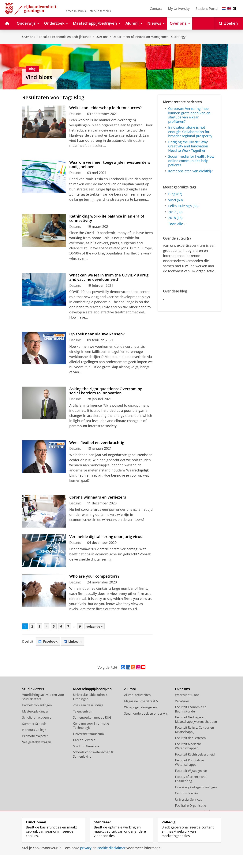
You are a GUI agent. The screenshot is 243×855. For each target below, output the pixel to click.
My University (179, 8)
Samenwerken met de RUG (92, 717)
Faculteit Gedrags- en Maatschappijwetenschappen (196, 719)
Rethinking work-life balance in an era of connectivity (106, 218)
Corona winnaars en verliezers (97, 497)
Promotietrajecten (35, 736)
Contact (156, 8)
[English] (229, 8)
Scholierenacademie (36, 717)
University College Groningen (196, 787)
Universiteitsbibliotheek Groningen (90, 697)
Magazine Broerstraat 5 (141, 701)
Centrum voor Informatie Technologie (91, 725)
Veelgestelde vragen (36, 742)
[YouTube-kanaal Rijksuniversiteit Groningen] (143, 667)
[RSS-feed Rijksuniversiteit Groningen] (133, 667)
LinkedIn (75, 641)
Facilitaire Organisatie (190, 805)
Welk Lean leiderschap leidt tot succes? (105, 108)
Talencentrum (83, 711)
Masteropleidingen (35, 711)
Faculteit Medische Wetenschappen (188, 746)
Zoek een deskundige (88, 705)
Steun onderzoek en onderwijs (146, 713)
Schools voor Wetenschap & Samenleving (93, 754)
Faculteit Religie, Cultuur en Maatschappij (194, 729)
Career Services (84, 740)
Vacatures (182, 701)
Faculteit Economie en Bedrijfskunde (65, 37)
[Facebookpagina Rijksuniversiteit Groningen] (123, 667)
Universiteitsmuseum (88, 734)
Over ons (28, 37)
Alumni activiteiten (137, 695)
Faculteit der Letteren (190, 738)
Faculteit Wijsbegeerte (191, 771)
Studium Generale (86, 746)
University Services (188, 799)
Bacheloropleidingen (37, 705)
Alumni (130, 689)
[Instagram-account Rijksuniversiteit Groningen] (138, 667)
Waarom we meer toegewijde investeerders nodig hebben (109, 164)
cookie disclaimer (111, 848)
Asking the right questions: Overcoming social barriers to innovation (105, 391)
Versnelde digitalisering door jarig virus (105, 536)
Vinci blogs (39, 77)
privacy (86, 848)
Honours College (34, 730)
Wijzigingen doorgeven (140, 707)
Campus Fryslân (186, 793)
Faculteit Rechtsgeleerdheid (195, 754)
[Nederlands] (224, 8)
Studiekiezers (33, 689)
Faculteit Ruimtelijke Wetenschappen (189, 762)
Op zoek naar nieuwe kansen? (97, 334)
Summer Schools (34, 724)
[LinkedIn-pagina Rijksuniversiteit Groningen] (128, 667)
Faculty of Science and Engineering (191, 779)
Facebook (50, 641)
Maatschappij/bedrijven (92, 689)
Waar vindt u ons (187, 695)
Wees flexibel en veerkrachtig (96, 442)
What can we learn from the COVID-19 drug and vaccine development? (108, 277)
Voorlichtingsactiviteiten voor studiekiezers (43, 697)
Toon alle (175, 224)
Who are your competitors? (94, 576)
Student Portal (207, 8)
